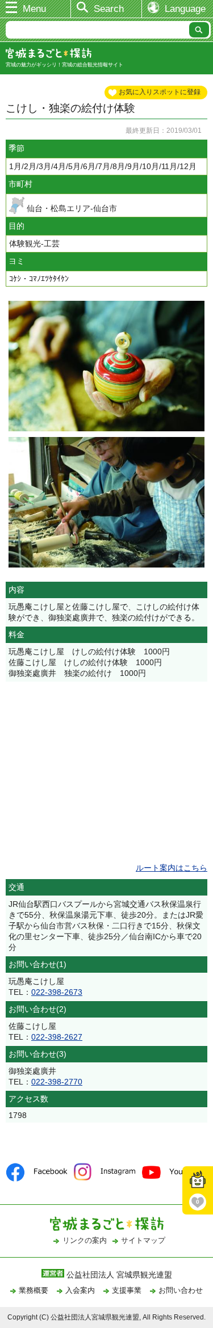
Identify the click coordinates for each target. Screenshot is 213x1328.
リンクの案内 (84, 1240)
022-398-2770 (56, 1081)
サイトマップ (143, 1240)
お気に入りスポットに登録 (160, 92)
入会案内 (80, 1290)
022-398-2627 (56, 1036)
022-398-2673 (56, 992)
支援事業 (126, 1290)
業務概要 (33, 1290)
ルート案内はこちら (171, 867)
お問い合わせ (180, 1290)
